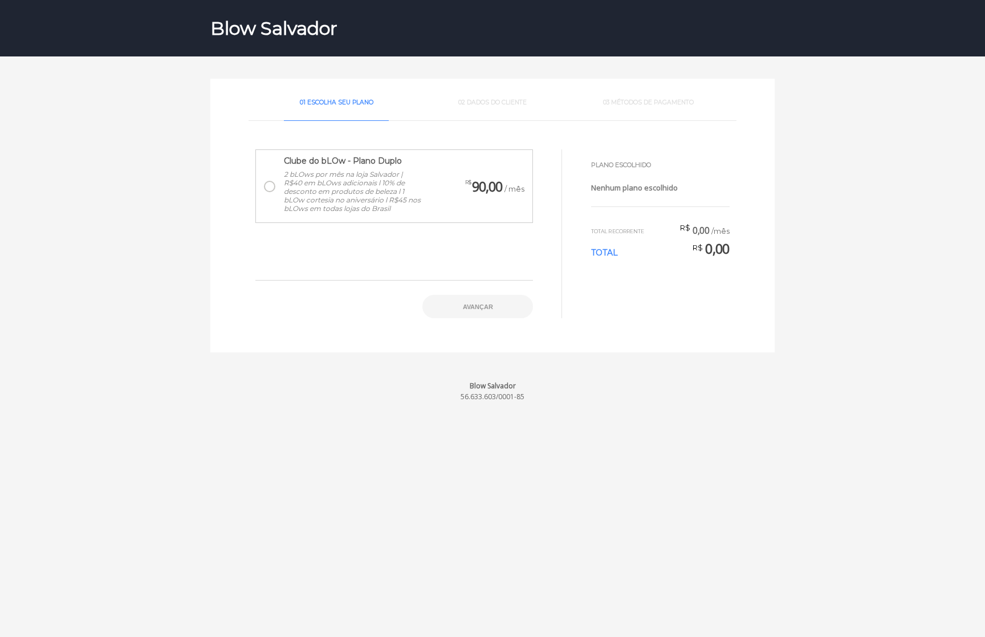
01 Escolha (336, 102)
